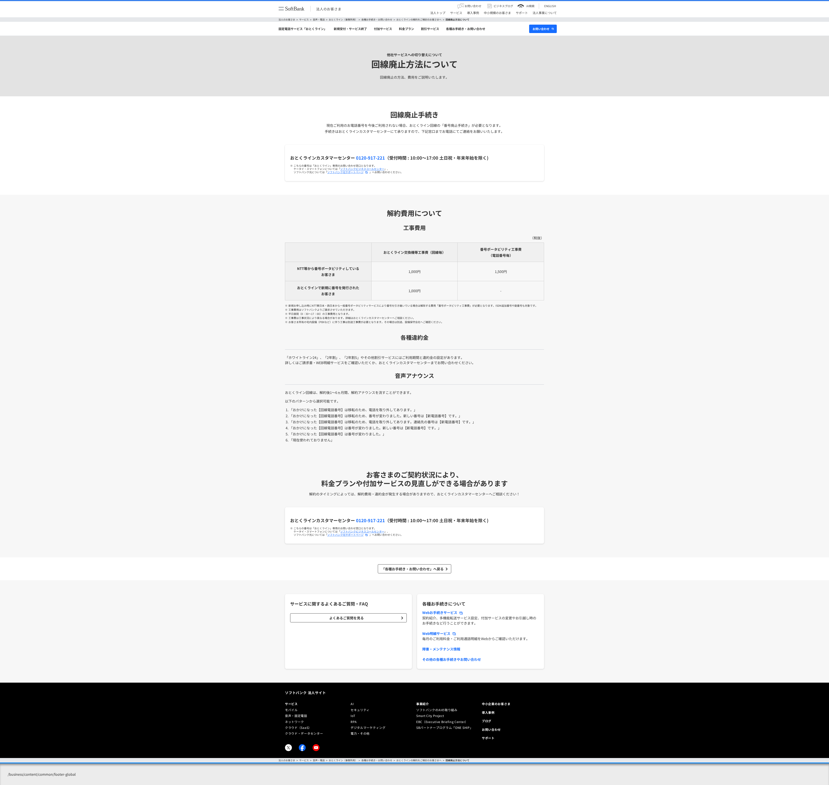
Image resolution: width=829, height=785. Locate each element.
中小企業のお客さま (496, 704)
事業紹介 (422, 704)
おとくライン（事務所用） (343, 19)
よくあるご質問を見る (346, 617)
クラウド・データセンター (304, 733)
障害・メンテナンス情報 (441, 649)
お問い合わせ (541, 29)
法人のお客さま (329, 8)
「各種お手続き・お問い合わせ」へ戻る (412, 568)
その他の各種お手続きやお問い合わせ (451, 659)
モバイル (291, 710)
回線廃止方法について (457, 19)
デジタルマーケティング (368, 727)
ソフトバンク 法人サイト (305, 692)
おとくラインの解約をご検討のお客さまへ (418, 19)
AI (352, 704)
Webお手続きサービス (439, 612)
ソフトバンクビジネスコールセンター (362, 169)
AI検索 (530, 6)
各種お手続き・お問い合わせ (376, 19)
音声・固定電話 (296, 716)
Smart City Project (430, 716)
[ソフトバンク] (291, 9)
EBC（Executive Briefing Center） (442, 722)
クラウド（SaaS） (298, 727)
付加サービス (383, 29)
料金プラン (406, 29)
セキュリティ (360, 710)
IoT (353, 716)
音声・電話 (319, 19)
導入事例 (488, 712)
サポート (488, 738)
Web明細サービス (436, 633)
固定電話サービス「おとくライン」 (302, 29)
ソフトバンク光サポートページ (345, 172)
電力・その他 (360, 733)
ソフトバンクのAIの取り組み (436, 710)
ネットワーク (294, 722)
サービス (304, 19)
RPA (354, 722)
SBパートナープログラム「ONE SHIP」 (444, 727)
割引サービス (430, 29)
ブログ (486, 721)
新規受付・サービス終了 (350, 29)
